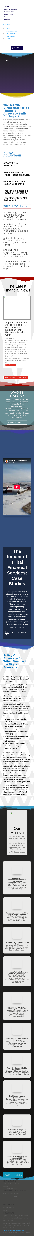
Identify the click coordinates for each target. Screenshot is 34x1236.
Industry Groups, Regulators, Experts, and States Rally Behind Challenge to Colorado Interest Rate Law (16, 1225)
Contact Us (6, 1210)
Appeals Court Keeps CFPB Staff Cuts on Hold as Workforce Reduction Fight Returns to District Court (16, 328)
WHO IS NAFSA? (17, 394)
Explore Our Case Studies (17, 632)
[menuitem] (6, 7)
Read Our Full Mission (13, 1175)
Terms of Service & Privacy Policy (13, 1230)
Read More (9, 365)
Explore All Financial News (15, 378)
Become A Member (16, 422)
